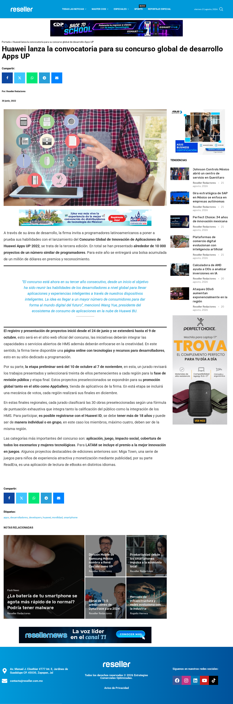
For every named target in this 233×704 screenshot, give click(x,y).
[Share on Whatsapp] (32, 77)
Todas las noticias (73, 9)
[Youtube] (204, 680)
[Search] (221, 9)
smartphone (71, 517)
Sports (138, 7)
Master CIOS (99, 9)
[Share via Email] (56, 77)
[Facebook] (177, 680)
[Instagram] (186, 680)
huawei (47, 517)
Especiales (120, 9)
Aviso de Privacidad (116, 688)
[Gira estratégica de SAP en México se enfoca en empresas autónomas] (179, 197)
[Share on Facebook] (7, 77)
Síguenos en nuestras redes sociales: (195, 669)
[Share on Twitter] (19, 77)
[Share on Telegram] (44, 77)
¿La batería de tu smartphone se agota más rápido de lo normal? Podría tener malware (42, 601)
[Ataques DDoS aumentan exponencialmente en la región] (179, 293)
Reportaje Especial (159, 9)
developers (35, 517)
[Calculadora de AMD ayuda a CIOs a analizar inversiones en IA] (179, 269)
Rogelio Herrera (139, 613)
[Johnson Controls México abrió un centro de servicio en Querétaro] (179, 173)
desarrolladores (19, 517)
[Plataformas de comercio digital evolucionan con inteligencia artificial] (179, 241)
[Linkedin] (195, 680)
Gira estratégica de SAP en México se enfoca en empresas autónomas (210, 197)
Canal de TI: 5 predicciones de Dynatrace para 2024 (104, 604)
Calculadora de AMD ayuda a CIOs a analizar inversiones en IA (209, 269)
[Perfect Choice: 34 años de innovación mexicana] (179, 221)
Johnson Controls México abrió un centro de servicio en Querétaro (211, 173)
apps (6, 517)
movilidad (57, 517)
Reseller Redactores (204, 182)
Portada (6, 41)
